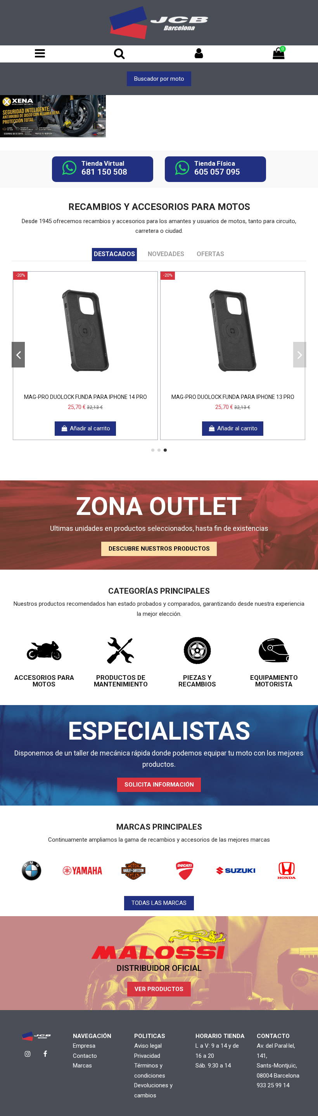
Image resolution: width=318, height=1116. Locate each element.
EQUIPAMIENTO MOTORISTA (274, 681)
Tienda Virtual (102, 163)
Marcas (82, 1065)
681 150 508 (104, 172)
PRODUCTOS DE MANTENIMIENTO (121, 681)
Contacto (85, 1055)
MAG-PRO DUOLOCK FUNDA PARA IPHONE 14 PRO (85, 397)
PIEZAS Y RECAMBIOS (197, 681)
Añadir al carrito (90, 428)
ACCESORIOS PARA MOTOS (44, 681)
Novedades (166, 254)
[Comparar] (85, 387)
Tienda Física (214, 163)
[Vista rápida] (97, 387)
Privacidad (147, 1055)
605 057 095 (217, 172)
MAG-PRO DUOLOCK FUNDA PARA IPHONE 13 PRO (232, 397)
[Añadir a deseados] (74, 387)
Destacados (114, 254)
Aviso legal (148, 1045)
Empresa (84, 1045)
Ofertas (210, 254)
